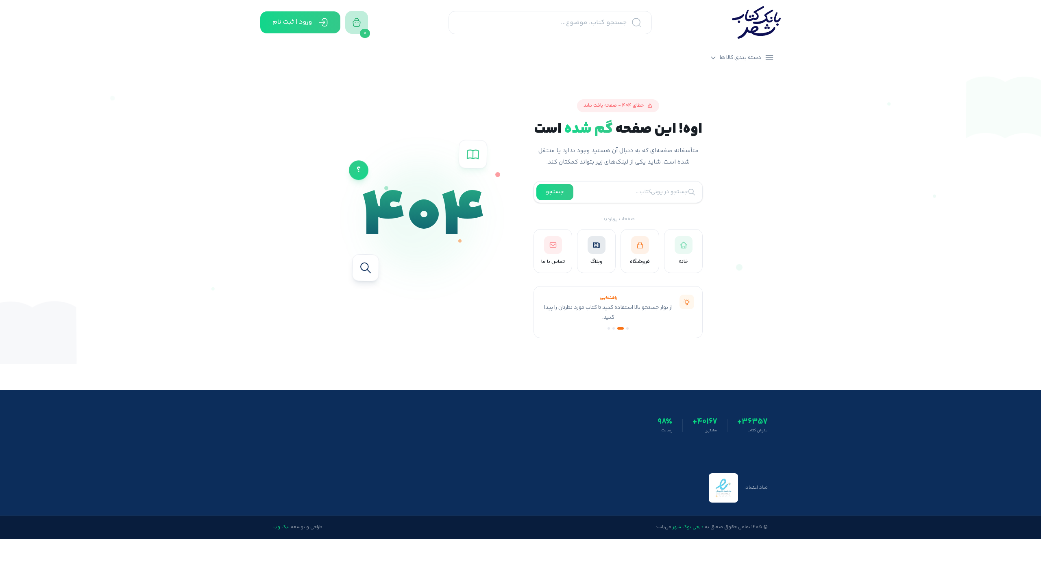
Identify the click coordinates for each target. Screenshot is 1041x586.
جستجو (555, 192)
